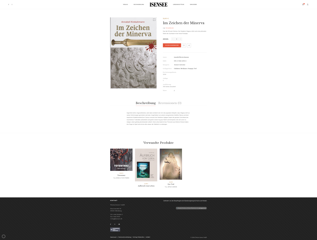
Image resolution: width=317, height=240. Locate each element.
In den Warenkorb (172, 45)
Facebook (8, 4)
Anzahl (166, 39)
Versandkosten (170, 28)
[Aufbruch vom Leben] (146, 165)
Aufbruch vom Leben (146, 186)
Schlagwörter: (167, 68)
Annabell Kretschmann (181, 57)
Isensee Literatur (179, 65)
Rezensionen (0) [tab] (169, 103)
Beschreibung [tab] (146, 103)
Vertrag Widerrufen (138, 237)
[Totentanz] (121, 160)
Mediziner (184, 68)
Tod (195, 68)
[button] (153, 20)
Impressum (113, 237)
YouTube (119, 224)
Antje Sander (172, 187)
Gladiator (177, 68)
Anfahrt (148, 237)
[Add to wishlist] (184, 45)
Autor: (165, 57)
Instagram (11, 4)
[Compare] (189, 45)
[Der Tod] (171, 164)
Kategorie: (166, 65)
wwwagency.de (202, 208)
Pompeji (190, 68)
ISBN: (165, 61)
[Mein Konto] (308, 4)
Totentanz (121, 175)
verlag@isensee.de (116, 219)
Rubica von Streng (122, 178)
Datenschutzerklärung (124, 237)
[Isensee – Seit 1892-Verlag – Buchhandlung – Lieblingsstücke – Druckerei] (158, 4)
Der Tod (171, 184)
